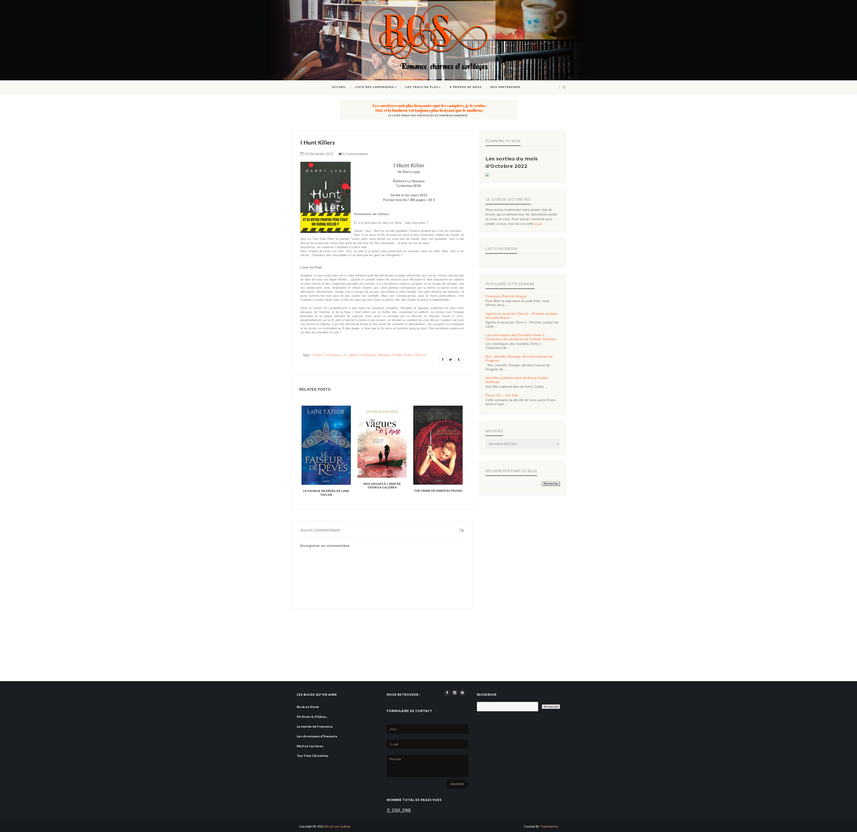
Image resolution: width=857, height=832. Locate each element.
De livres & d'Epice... (312, 716)
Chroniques (332, 355)
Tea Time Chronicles (312, 755)
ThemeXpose (549, 826)
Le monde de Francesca (315, 726)
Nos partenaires (505, 87)
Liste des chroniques (374, 87)
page (538, 224)
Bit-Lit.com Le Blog (337, 826)
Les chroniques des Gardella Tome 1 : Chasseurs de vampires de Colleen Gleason (520, 337)
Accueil (339, 87)
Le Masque (367, 355)
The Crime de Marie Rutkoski (438, 490)
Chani (316, 355)
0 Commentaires (355, 154)
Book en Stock (308, 707)
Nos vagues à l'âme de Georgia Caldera (382, 485)
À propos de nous (466, 87)
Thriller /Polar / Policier (409, 355)
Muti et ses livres (310, 746)
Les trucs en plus (422, 87)
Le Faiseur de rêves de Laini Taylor (326, 492)
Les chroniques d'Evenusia (317, 736)
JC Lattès (350, 355)
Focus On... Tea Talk (501, 395)
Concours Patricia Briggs (505, 296)
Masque (384, 355)
